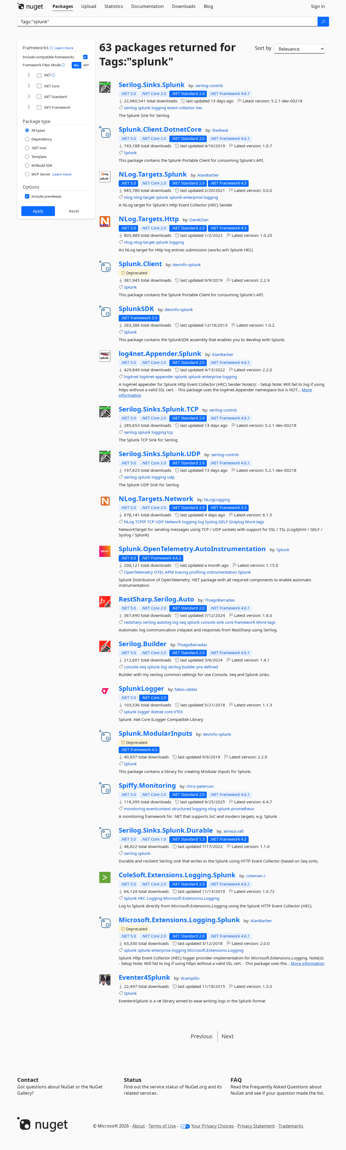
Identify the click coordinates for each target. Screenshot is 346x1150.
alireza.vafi (233, 831)
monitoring (134, 808)
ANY (86, 65)
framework (244, 622)
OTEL (159, 572)
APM (169, 572)
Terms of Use (162, 1126)
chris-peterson (200, 786)
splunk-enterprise (185, 197)
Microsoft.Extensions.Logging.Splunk (179, 920)
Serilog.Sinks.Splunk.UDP (159, 454)
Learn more (63, 47)
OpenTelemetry (138, 572)
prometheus (242, 808)
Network (173, 521)
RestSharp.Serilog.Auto (156, 599)
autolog (164, 622)
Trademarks (290, 1126)
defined (211, 666)
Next (228, 1036)
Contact (28, 1079)
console (208, 622)
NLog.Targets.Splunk (153, 174)
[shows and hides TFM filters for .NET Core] (29, 86)
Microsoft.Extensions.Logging (191, 898)
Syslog (211, 521)
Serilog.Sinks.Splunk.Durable (166, 830)
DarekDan (199, 219)
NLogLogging (217, 499)
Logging (154, 898)
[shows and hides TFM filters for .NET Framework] (29, 107)
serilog (130, 107)
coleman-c (256, 875)
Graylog (236, 521)
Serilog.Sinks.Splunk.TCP (159, 409)
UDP (159, 521)
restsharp (133, 622)
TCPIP (140, 521)
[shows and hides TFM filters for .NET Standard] (29, 96)
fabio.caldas (186, 689)
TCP (150, 521)
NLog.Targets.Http (149, 219)
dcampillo (190, 978)
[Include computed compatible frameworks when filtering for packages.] (85, 57)
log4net (131, 376)
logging (159, 107)
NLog (129, 521)
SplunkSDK (136, 309)
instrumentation (222, 572)
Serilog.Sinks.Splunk (152, 85)
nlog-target (144, 197)
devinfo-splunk (187, 264)
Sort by (263, 48)
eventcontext (158, 808)
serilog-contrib (209, 85)
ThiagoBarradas (220, 600)
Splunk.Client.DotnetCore (160, 129)
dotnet (157, 711)
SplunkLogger (141, 688)
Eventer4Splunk (144, 977)
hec (199, 107)
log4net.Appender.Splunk (160, 353)
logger (144, 711)
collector (187, 107)
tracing (181, 572)
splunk (144, 107)
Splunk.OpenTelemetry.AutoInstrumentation (192, 549)
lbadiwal (220, 130)
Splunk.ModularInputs (155, 733)
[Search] (323, 22)
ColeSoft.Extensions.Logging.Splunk (177, 875)
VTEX (178, 711)
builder (188, 666)
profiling (197, 572)
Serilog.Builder (143, 644)
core (229, 622)
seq (182, 622)
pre (199, 666)
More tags (254, 521)
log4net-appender (156, 376)
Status (132, 1079)
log (201, 521)
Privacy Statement (256, 1126)
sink (220, 622)
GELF (223, 521)
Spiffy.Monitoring (147, 785)
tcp (170, 432)
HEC (142, 898)
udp (171, 477)
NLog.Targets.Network (156, 499)
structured (181, 808)
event (172, 107)
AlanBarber (208, 175)
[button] (52, 48)
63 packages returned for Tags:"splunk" (167, 54)
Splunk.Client (140, 264)
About (138, 1126)
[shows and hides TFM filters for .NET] (29, 75)
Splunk (130, 152)
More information (307, 963)
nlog (128, 197)
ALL (76, 65)
